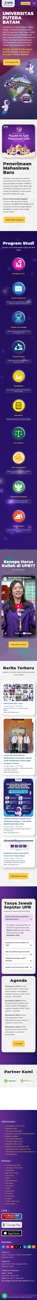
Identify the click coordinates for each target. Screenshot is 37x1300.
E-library (9, 1199)
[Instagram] (7, 1246)
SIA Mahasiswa (11, 1181)
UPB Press (10, 1191)
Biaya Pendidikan (12, 1136)
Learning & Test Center (14, 1168)
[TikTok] (20, 1246)
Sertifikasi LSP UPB (13, 1165)
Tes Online (10, 1175)
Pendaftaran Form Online (15, 1126)
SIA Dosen (9, 1183)
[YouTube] (12, 1246)
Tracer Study (10, 1204)
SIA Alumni (10, 1186)
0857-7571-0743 (21, 204)
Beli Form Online (12, 1173)
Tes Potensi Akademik (14, 1139)
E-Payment (10, 1170)
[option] (10, 1081)
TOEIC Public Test (12, 1201)
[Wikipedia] (16, 1246)
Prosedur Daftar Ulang (14, 1141)
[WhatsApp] (29, 1246)
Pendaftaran (25, 3)
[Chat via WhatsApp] (4, 1295)
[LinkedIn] (25, 1246)
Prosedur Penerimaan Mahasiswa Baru (20, 1134)
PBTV (8, 1178)
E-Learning (10, 1196)
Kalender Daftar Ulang (14, 1144)
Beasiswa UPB (11, 1128)
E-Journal (9, 1193)
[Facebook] (3, 1246)
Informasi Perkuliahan (14, 1131)
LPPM (8, 1188)
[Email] (33, 1246)
